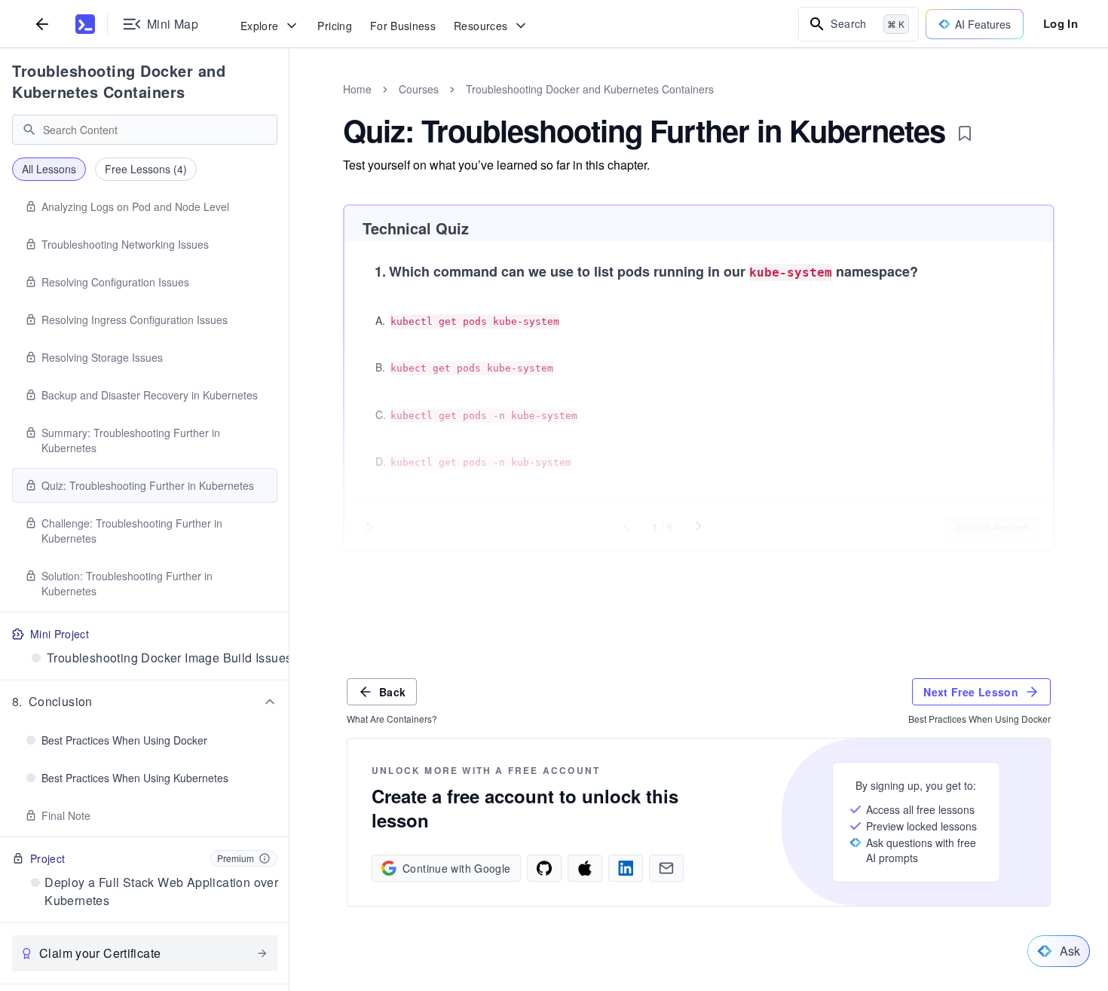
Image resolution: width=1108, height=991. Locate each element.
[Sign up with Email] (666, 868)
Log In (1060, 23)
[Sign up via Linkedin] (625, 868)
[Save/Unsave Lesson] (965, 133)
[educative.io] (85, 24)
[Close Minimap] (289, 105)
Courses (419, 88)
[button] (144, 702)
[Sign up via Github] (544, 868)
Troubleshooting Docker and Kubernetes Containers (118, 81)
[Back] (42, 23)
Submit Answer (992, 526)
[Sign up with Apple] (585, 868)
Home (357, 88)
